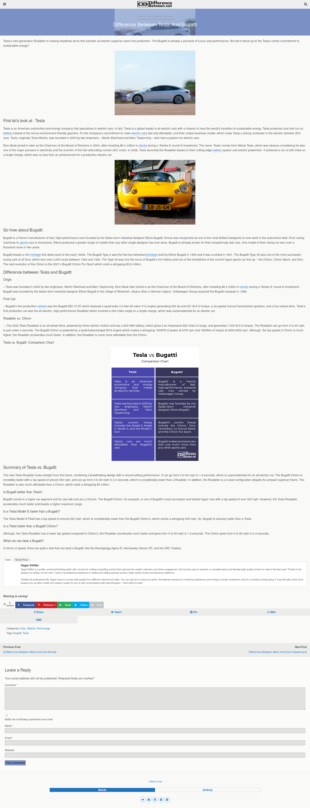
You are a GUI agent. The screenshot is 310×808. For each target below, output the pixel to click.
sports (24, 242)
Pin (195, 612)
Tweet (117, 612)
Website (9, 750)
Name (9, 725)
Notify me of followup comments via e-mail (29, 719)
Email (9, 738)
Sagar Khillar (30, 565)
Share (40, 612)
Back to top (156, 781)
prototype (152, 254)
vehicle (41, 306)
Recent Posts (21, 560)
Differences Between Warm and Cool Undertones (277, 652)
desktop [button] (208, 790)
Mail (273, 612)
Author (8, 560)
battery (7, 133)
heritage (35, 254)
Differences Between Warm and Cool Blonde (30, 652)
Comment (11, 685)
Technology (43, 628)
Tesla (26, 633)
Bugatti (17, 633)
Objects (31, 628)
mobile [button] (102, 790)
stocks (143, 145)
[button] (143, 799)
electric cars (139, 133)
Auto (23, 628)
